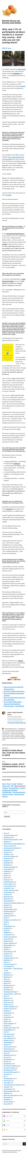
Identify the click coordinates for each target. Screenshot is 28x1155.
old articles (7, 989)
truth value (7, 1082)
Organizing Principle (10, 992)
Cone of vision (8, 884)
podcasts (6, 1004)
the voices (7, 1074)
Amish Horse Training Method (13, 844)
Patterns (6, 998)
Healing (5, 788)
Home (4, 784)
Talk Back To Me (8, 1055)
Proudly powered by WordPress (9, 1152)
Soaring (6, 1044)
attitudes (17, 730)
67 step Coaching (10, 730)
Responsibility (8, 1030)
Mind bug (6, 977)
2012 (5, 833)
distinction (7, 898)
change (6, 873)
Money (6, 983)
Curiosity (6, 894)
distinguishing (8, 901)
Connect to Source (7, 794)
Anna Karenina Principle (11, 848)
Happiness (7, 941)
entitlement (7, 913)
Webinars (6, 1093)
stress (5, 1053)
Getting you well (8, 937)
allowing (6, 841)
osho (5, 996)
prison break (7, 1013)
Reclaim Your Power (10, 1027)
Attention (7, 852)
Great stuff (7, 939)
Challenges (7, 871)
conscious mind (6, 735)
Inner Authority (8, 951)
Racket (6, 1021)
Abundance (7, 837)
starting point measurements (9, 738)
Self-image (7, 1036)
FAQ (12, 786)
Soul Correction (19, 794)
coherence (7, 879)
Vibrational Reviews (19, 792)
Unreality (6, 1087)
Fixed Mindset (8, 926)
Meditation (7, 975)
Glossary (20, 784)
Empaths (6, 905)
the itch (6, 1061)
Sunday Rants (22, 69)
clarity (6, 877)
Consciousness (11, 731)
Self (5, 1032)
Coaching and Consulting (9, 790)
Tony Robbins (21, 738)
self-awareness (8, 1034)
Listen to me (6, 786)
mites (5, 979)
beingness (7, 860)
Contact (14, 784)
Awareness (7, 858)
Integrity (6, 953)
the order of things (9, 1068)
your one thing (8, 1101)
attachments (7, 850)
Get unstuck (7, 934)
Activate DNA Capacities (11, 839)
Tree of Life (7, 1080)
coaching (22, 86)
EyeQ (5, 918)
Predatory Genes (9, 1008)
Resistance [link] (17, 463)
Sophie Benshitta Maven (10, 728)
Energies (6, 907)
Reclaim (6, 1025)
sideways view (8, 1040)
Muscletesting (8, 985)
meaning (6, 972)
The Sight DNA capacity (11, 1072)
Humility (6, 947)
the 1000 (6, 1057)
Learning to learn (9, 964)
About (8, 784)
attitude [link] (4, 244)
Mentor (8, 736)
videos (4, 739)
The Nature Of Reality (10, 1066)
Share (9, 48)
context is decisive (9, 890)
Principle (6, 1011)
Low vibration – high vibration (13, 968)
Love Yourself (8, 966)
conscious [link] (9, 509)
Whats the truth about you (11, 1095)
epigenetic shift (8, 915)
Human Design (8, 945)
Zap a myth (7, 1104)
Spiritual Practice (9, 1051)
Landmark (17, 735)
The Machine (7, 1063)
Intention (7, 956)
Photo (11, 736)
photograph (17, 736)
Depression (7, 896)
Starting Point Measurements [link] (15, 233)
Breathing (7, 865)
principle (8, 195)
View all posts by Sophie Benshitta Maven (17, 722)
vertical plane (8, 1089)
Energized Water (14, 788)
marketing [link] (16, 73)
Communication (8, 882)
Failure (12, 735)
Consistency (7, 888)
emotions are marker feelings (13, 903)
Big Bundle (7, 863)
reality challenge (9, 1023)
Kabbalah (6, 960)
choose (6, 875)
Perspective (7, 1000)
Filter (5, 924)
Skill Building (8, 1042)
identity (6, 949)
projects (6, 1019)
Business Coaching (9, 867)
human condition (9, 943)
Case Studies (7, 869)
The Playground (8, 1070)
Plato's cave (7, 1002)
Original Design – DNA (10, 994)
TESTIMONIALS (7, 792)
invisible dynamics (9, 958)
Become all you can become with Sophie (11, 22)
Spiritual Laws (8, 1049)
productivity (7, 1017)
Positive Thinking (9, 1006)
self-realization (8, 1038)
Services (22, 788)
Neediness (7, 987)
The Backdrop (8, 1059)
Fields (5, 922)
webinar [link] (20, 660)
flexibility (7, 928)
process (6, 1015)
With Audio (7, 1097)
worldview (7, 1099)
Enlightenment (8, 911)
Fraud (5, 930)
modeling (6, 981)
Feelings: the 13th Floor (11, 920)
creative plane (8, 892)
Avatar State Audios (9, 856)
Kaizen (6, 962)
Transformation (8, 1078)
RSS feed (4, 796)
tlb (4, 1076)
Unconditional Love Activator (12, 1085)
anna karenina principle (17, 733)
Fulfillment (7, 932)
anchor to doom (8, 846)
